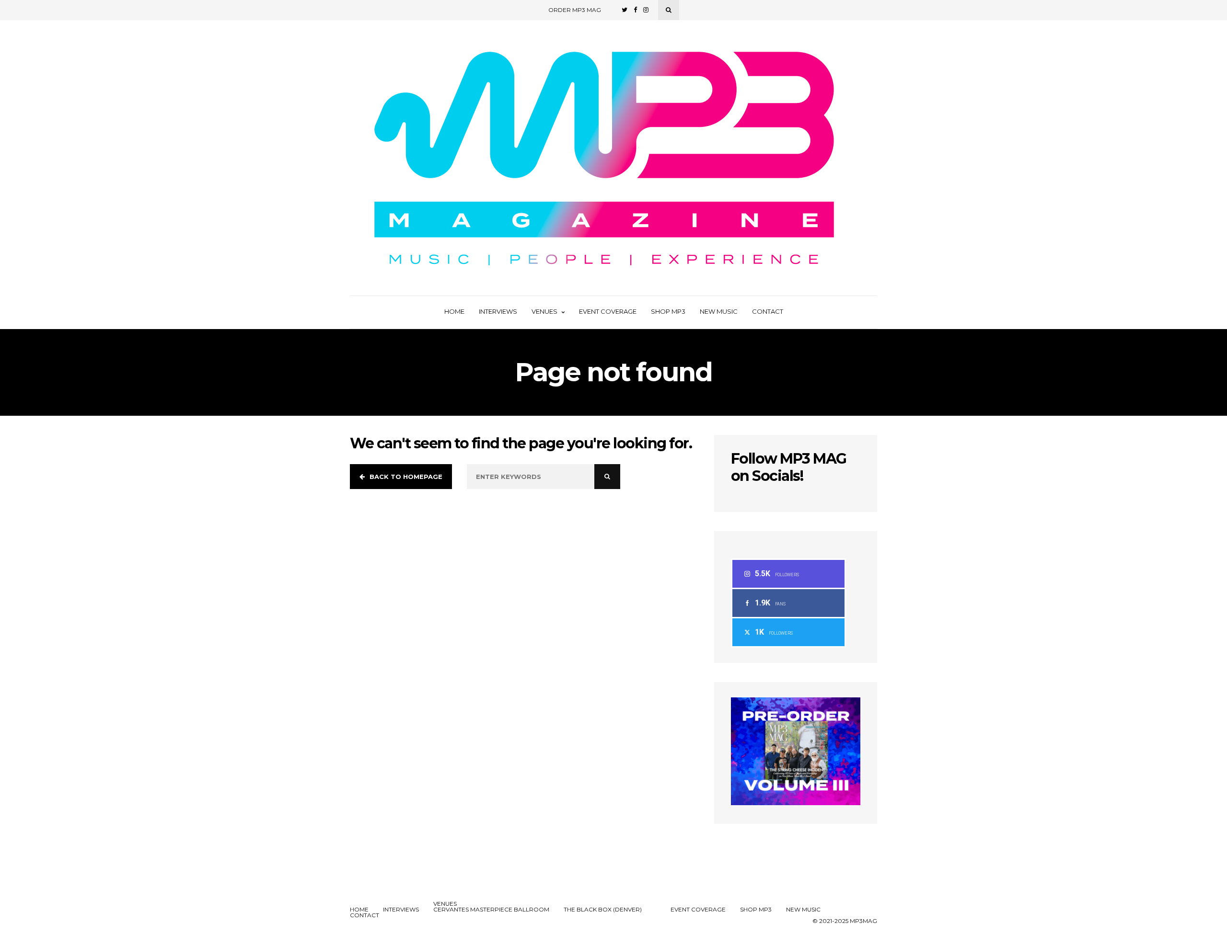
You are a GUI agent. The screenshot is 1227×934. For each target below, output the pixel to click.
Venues (544, 311)
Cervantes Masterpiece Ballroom (491, 909)
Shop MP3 (668, 311)
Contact (767, 311)
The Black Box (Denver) (603, 909)
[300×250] (795, 802)
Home (454, 311)
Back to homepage (406, 476)
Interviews (498, 311)
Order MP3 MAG (574, 9)
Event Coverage (608, 311)
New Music (719, 311)
